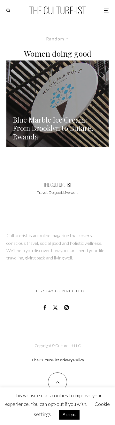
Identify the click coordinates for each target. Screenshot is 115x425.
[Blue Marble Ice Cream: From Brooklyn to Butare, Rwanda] (57, 103)
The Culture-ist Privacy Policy (57, 360)
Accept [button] (69, 414)
